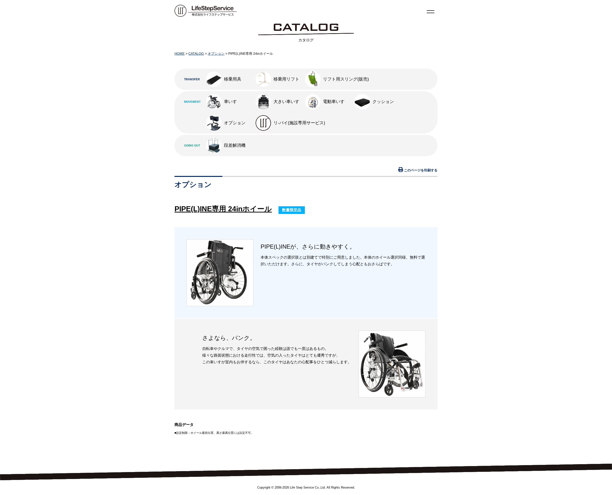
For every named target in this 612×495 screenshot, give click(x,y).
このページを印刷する (420, 170)
